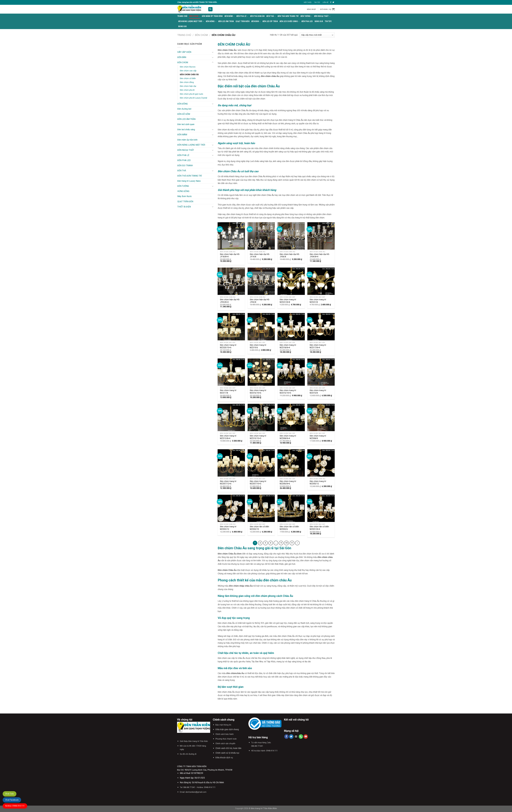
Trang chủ (184, 35)
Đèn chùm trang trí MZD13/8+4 (228, 437)
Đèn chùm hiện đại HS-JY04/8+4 (320, 255)
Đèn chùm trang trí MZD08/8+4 (288, 437)
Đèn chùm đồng (187, 82)
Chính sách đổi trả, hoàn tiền (228, 748)
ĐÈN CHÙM (193, 16)
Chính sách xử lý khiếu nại (227, 753)
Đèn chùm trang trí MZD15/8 (318, 391)
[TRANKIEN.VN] (190, 9)
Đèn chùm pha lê (187, 90)
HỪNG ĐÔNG (183, 191)
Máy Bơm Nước (184, 196)
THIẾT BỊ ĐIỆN (184, 206)
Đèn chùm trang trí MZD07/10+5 (258, 482)
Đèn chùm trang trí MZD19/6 (258, 346)
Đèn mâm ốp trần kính (212, 16)
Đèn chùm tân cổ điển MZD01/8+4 (319, 528)
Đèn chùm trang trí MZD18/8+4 (288, 346)
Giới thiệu (308, 2)
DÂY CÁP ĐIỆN (184, 52)
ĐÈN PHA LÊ (241, 16)
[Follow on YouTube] (305, 736)
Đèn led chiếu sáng (289, 21)
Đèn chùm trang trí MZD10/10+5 (258, 437)
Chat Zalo (9, 794)
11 (292, 543)
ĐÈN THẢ (270, 16)
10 (286, 543)
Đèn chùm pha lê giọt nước (191, 94)
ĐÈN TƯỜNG (306, 16)
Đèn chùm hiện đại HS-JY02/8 (260, 300)
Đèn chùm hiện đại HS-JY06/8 (290, 255)
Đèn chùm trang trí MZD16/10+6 (258, 391)
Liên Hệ (325, 2)
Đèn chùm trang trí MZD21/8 (318, 300)
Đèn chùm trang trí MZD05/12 (318, 482)
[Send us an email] (296, 736)
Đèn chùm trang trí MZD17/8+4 (318, 346)
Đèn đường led (184, 109)
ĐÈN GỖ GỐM (183, 114)
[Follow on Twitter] (333, 2)
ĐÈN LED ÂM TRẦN (226, 21)
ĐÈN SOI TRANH (185, 165)
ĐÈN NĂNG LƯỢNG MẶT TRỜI (190, 21)
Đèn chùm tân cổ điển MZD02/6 (289, 528)
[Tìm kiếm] (210, 9)
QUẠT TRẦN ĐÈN (242, 21)
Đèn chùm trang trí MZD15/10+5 (288, 391)
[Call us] (301, 736)
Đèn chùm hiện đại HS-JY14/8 (260, 255)
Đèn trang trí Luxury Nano (189, 181)
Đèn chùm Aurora (187, 67)
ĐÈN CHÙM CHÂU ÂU (189, 74)
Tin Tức (317, 2)
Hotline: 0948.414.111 (15, 806)
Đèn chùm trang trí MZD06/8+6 (288, 482)
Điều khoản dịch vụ (224, 757)
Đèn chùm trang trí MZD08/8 (318, 437)
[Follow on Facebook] (331, 2)
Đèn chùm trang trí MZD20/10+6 (228, 346)
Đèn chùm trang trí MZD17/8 (228, 391)
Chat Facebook (12, 800)
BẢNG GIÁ (319, 21)
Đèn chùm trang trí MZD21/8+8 (288, 300)
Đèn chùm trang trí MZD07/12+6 (228, 482)
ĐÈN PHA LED (307, 21)
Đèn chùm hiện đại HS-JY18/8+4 (230, 255)
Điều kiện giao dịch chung (227, 729)
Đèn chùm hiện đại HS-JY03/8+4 (230, 300)
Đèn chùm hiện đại (188, 86)
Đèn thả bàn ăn (257, 16)
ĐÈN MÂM (229, 16)
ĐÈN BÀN (255, 21)
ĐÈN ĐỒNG (210, 21)
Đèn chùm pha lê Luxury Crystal (193, 98)
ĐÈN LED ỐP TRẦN (270, 21)
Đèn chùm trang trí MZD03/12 (228, 528)
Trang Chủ (182, 16)
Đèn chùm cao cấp (188, 71)
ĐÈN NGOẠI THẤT (321, 16)
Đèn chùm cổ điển (188, 78)
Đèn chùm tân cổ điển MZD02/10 (259, 528)
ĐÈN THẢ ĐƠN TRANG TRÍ (288, 16)
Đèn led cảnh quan (185, 124)
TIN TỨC (328, 21)
